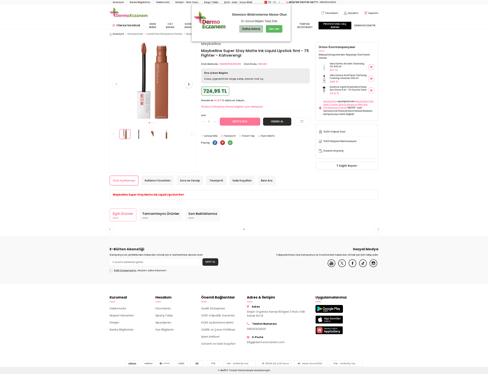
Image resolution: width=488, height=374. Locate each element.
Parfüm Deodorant (305, 25)
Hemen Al (277, 121)
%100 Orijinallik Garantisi (217, 315)
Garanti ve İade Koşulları (218, 344)
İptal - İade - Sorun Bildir (238, 2)
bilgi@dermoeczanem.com (265, 342)
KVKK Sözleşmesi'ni (125, 270)
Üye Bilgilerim (164, 329)
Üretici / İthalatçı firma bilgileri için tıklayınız (232, 106)
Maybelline (330, 101)
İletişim (114, 322)
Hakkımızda (162, 2)
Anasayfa (118, 2)
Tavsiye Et (229, 135)
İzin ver (274, 29)
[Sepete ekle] (371, 67)
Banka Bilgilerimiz (140, 2)
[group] (152, 80)
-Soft (222, 370)
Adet (203, 115)
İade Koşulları (242, 180)
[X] (342, 266)
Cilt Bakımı (170, 25)
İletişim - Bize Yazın (186, 2)
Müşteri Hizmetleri (122, 315)
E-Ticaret (232, 370)
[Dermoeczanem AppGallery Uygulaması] (335, 330)
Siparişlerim (163, 322)
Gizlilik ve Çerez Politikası (218, 329)
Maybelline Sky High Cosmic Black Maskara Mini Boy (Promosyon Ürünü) (348, 104)
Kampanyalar (135, 33)
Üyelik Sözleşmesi (213, 308)
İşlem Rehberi (210, 337)
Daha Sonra (251, 29)
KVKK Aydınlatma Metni (217, 322)
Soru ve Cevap (190, 180)
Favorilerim (163, 308)
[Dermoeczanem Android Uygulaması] (335, 309)
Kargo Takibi (211, 2)
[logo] (129, 13)
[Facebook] (352, 266)
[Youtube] (331, 266)
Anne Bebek (152, 25)
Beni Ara (266, 180)
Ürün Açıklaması (124, 180)
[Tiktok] (363, 266)
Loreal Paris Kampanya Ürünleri (164, 33)
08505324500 (256, 329)
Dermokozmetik (365, 25)
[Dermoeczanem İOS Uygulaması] (335, 319)
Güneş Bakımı (189, 25)
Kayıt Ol (210, 261)
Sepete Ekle (239, 121)
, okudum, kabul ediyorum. (140, 270)
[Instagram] (373, 266)
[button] (149, 122)
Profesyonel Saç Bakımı (335, 25)
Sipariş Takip (164, 315)
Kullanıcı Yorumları (158, 180)
